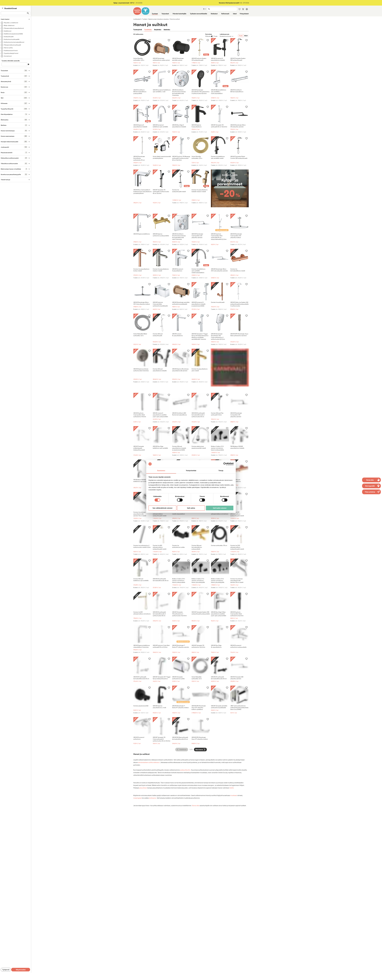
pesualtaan (143, 788)
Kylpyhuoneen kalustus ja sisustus (158, 19)
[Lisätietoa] (28, 64)
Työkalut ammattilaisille (198, 14)
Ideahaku (167, 30)
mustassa (233, 795)
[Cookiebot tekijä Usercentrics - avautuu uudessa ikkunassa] (225, 463)
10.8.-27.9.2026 (234, 3)
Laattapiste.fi (137, 19)
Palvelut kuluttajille (179, 14)
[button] (371, 491)
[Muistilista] (240, 9)
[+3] (162, 47)
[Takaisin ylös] (379, 970)
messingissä (137, 798)
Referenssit (225, 14)
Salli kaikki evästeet (219, 508)
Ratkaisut (214, 14)
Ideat (235, 14)
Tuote (240, 36)
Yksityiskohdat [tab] (191, 470)
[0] (243, 9)
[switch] (180, 500)
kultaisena (152, 798)
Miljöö (246, 36)
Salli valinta (191, 508)
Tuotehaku (148, 30)
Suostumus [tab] (161, 470)
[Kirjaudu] (247, 9)
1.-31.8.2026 (128, 3)
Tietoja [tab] (220, 470)
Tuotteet (155, 14)
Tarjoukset (165, 14)
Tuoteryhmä (137, 30)
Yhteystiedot (244, 14)
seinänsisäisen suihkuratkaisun (149, 762)
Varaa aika (195, 805)
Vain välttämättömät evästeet (162, 508)
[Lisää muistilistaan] (149, 40)
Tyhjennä (5, 970)
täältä (232, 788)
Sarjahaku (157, 30)
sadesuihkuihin (185, 770)
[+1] (142, 47)
